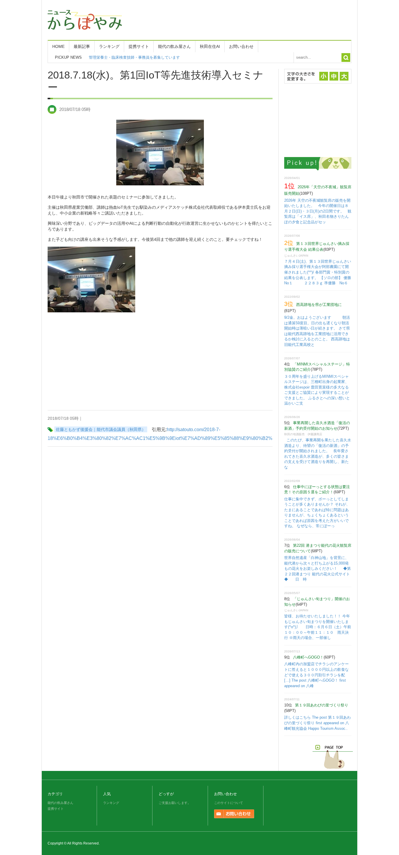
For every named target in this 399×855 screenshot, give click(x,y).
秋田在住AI (210, 46)
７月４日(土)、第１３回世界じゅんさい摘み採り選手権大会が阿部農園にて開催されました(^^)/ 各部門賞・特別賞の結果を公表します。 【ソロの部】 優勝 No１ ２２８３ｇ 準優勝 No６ (321, 272)
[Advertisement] (245, 19)
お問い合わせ (241, 46)
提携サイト (139, 46)
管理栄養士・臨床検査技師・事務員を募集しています (134, 57)
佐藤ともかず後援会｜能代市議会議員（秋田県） (101, 429)
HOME (58, 46)
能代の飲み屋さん (174, 46)
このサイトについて (228, 802)
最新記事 (82, 46)
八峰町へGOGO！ (308, 657)
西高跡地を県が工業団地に (319, 304)
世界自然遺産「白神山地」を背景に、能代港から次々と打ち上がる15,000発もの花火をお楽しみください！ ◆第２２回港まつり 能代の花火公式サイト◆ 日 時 (317, 568)
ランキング (109, 46)
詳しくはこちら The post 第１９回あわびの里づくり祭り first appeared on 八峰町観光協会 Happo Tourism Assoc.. (317, 722)
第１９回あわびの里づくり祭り (321, 705)
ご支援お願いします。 (175, 802)
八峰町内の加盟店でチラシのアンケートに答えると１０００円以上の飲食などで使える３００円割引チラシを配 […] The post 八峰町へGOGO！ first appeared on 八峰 (316, 675)
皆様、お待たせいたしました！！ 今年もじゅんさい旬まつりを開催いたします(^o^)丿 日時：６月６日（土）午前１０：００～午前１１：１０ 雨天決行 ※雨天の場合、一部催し (317, 627)
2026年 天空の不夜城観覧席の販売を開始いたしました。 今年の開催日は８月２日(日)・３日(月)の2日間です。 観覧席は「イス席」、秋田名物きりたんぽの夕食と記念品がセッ (317, 211)
